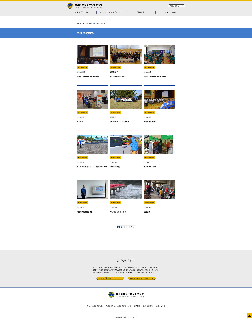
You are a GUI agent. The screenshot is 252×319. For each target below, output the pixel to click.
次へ (132, 227)
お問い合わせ (174, 6)
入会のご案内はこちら (107, 278)
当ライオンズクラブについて (111, 12)
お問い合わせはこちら (139, 278)
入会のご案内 (170, 12)
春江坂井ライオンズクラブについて (118, 306)
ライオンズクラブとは (82, 12)
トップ (79, 24)
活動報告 (140, 12)
